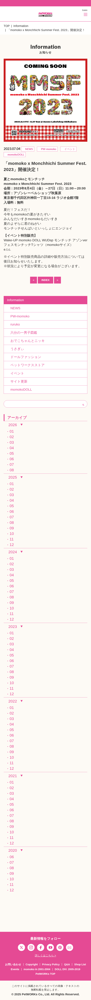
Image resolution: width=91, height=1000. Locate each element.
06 (12, 459)
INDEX (45, 280)
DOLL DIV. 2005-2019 (67, 969)
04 (12, 448)
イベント (15, 373)
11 (12, 539)
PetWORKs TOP (45, 973)
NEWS (13, 308)
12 (12, 545)
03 (12, 442)
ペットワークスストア (26, 365)
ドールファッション (24, 357)
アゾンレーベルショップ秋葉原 (37, 193)
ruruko (13, 324)
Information (20, 26)
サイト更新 (17, 381)
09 (12, 528)
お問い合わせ (13, 964)
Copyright (32, 964)
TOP (7, 26)
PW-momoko (18, 316)
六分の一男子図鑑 (22, 332)
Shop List (80, 964)
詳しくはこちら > (45, 955)
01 (12, 431)
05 (12, 453)
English (84, 10)
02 (12, 437)
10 (12, 534)
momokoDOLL (19, 389)
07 (12, 464)
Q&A (67, 964)
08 (12, 470)
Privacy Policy (51, 964)
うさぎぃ (15, 349)
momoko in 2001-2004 (37, 969)
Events (15, 969)
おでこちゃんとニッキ (26, 341)
